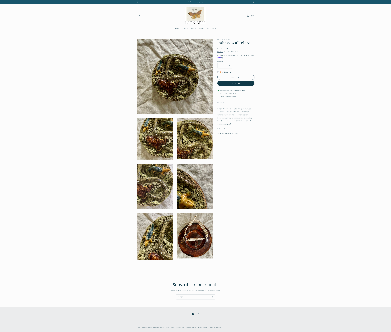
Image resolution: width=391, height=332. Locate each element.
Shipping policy (202, 327)
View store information (228, 96)
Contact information (215, 327)
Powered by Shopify (158, 327)
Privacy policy (180, 327)
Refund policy (170, 327)
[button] (139, 15)
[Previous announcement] (137, 2)
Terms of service (191, 327)
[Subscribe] (212, 296)
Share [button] (222, 102)
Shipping (220, 51)
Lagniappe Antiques (147, 327)
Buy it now (236, 83)
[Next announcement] (253, 2)
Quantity (220, 61)
